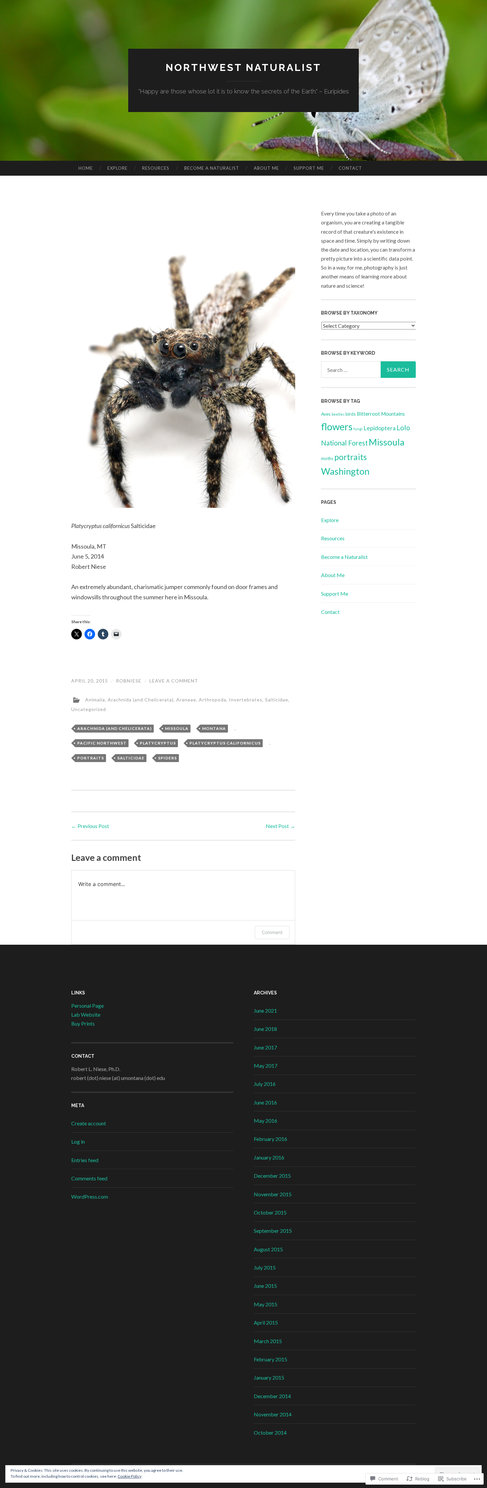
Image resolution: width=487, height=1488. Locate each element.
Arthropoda (212, 699)
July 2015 (265, 1267)
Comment (272, 932)
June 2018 (265, 1029)
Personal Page (87, 1005)
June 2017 (265, 1047)
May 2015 (265, 1304)
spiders (167, 757)
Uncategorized (88, 709)
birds (351, 414)
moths (327, 458)
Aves (326, 414)
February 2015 (270, 1359)
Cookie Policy (129, 1476)
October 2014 (270, 1432)
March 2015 (268, 1341)
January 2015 (269, 1377)
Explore (117, 168)
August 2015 (268, 1249)
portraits (90, 757)
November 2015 (273, 1194)
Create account (88, 1123)
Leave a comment (173, 681)
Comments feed (89, 1178)
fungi (357, 429)
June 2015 (265, 1285)
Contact (350, 168)
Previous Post (90, 826)
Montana (214, 728)
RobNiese (128, 681)
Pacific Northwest (102, 743)
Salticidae (276, 699)
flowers (336, 426)
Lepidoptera (379, 428)
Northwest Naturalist (243, 67)
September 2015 (273, 1230)
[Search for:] (368, 369)
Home (86, 168)
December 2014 (272, 1396)
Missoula (177, 728)
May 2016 (265, 1120)
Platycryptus (158, 743)
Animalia (95, 699)
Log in (78, 1141)
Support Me (309, 168)
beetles (338, 414)
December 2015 (272, 1175)
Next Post (280, 826)
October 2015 (270, 1212)
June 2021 (265, 1010)
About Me (266, 168)
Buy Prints (83, 1023)
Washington (345, 471)
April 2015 (266, 1322)
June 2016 (265, 1102)
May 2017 (265, 1065)
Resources (155, 168)
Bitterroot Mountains (381, 414)
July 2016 (265, 1084)
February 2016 (270, 1139)
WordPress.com (89, 1196)
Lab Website (85, 1014)
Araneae (186, 699)
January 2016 (269, 1157)
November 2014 (273, 1414)
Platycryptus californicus (225, 743)
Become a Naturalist (211, 168)
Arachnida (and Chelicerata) (141, 699)
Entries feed (84, 1160)
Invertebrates (245, 699)
